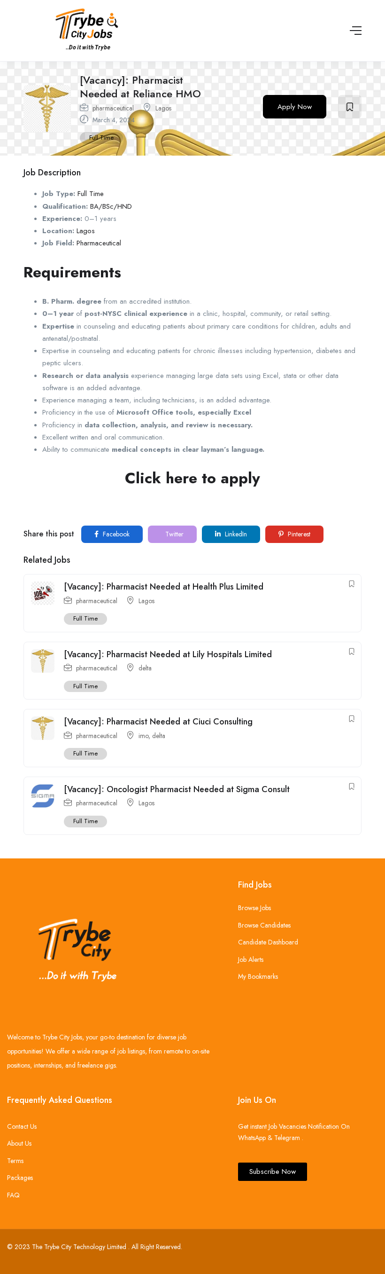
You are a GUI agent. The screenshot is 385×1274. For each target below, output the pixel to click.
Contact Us (22, 1126)
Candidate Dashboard (268, 942)
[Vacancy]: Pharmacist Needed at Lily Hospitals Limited (168, 654)
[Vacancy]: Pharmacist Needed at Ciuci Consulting (158, 722)
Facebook (115, 534)
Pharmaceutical (99, 243)
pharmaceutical (113, 108)
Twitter (173, 534)
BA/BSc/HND (111, 206)
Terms (15, 1160)
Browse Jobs (254, 907)
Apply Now (294, 107)
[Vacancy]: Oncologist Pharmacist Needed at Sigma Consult (177, 789)
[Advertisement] (192, 508)
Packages (20, 1177)
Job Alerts (250, 959)
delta (145, 668)
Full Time (101, 137)
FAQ (13, 1195)
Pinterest (298, 534)
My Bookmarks (258, 976)
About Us (19, 1143)
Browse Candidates (264, 925)
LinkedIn (235, 534)
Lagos (163, 108)
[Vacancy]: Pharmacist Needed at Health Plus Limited (163, 587)
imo (143, 735)
